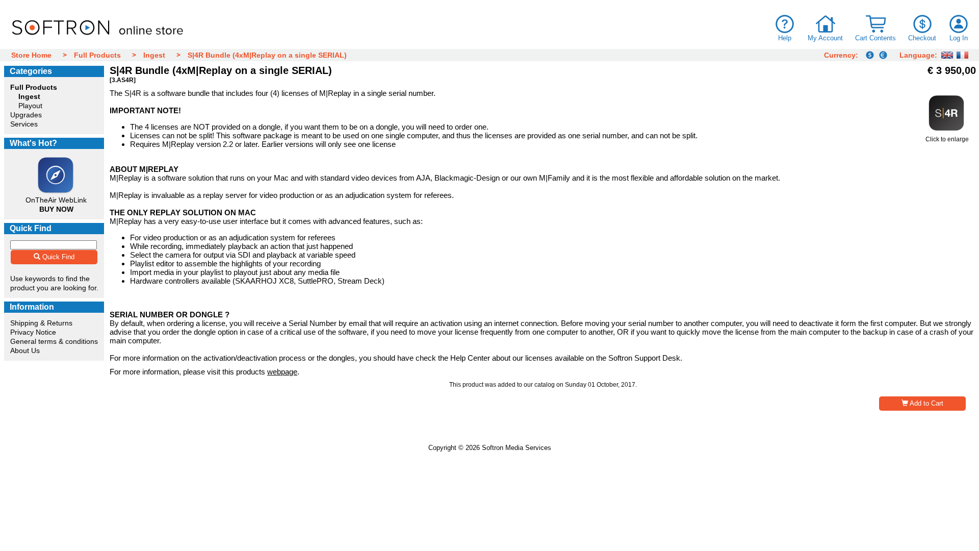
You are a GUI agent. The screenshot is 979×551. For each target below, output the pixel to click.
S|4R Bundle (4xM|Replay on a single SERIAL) (267, 55)
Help (784, 38)
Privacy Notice (33, 332)
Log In (958, 38)
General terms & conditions (54, 341)
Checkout (922, 38)
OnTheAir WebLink (56, 200)
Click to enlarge (947, 139)
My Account (825, 38)
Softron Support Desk (644, 358)
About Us (25, 350)
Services (24, 124)
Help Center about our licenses (501, 358)
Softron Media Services (516, 448)
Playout (30, 106)
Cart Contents (875, 38)
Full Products (97, 55)
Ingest (154, 55)
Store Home (31, 55)
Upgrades (26, 115)
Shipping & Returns (41, 323)
